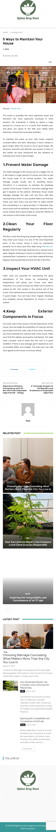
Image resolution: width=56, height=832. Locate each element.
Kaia (7, 49)
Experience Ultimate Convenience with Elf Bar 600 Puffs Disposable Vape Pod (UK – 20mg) (15, 389)
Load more (27, 749)
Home (5, 32)
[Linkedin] (18, 761)
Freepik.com (15, 108)
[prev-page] (4, 609)
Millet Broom (47, 246)
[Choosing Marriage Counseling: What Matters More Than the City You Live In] (28, 465)
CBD (28, 538)
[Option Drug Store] (28, 10)
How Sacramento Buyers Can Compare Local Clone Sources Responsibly (28, 543)
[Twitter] (31, 761)
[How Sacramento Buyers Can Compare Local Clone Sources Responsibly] (28, 521)
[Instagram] (11, 761)
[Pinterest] (24, 761)
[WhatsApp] (47, 798)
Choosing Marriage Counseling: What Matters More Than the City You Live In (28, 488)
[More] (42, 369)
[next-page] (9, 609)
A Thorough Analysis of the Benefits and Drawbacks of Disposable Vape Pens (41, 389)
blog (27, 482)
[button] (4, 24)
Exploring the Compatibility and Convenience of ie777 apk (28, 599)
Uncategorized (16, 32)
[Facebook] (5, 761)
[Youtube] (37, 761)
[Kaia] (28, 409)
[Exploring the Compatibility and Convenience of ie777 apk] (28, 576)
